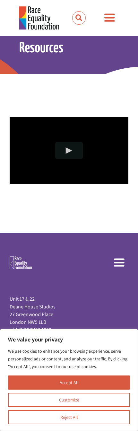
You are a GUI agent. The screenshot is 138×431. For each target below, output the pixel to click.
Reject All (69, 417)
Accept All (69, 382)
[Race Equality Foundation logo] (39, 18)
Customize (69, 400)
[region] (69, 380)
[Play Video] (69, 150)
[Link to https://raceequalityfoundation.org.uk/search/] (79, 18)
